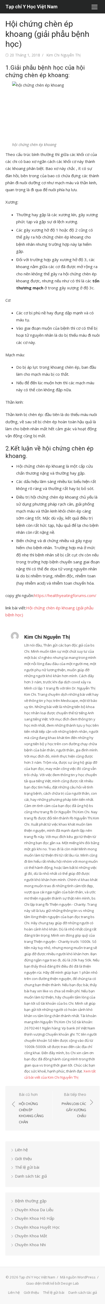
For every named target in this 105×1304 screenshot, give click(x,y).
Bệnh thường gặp (31, 1200)
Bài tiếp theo (74, 1105)
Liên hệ (21, 1149)
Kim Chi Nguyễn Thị (63, 55)
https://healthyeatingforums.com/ (65, 595)
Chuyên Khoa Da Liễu (34, 1209)
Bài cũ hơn (31, 1108)
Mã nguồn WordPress (78, 1277)
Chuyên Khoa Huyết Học (37, 1227)
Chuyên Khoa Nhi (30, 1244)
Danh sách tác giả (31, 1176)
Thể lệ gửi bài (27, 1167)
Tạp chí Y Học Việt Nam (31, 6)
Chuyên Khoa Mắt (31, 1235)
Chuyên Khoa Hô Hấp (34, 1218)
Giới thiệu (23, 1158)
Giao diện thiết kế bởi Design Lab (52, 1283)
